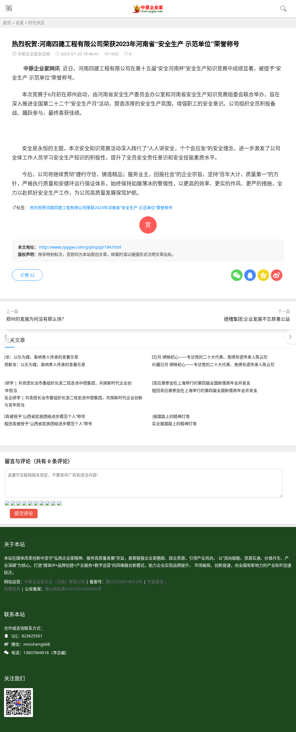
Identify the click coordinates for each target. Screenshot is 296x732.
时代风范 (36, 22)
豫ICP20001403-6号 (124, 581)
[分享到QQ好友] (250, 275)
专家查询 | (157, 581)
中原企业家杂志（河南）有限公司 (54, 581)
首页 (7, 22)
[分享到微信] (237, 275)
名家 (20, 22)
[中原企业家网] (148, 12)
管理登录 (12, 589)
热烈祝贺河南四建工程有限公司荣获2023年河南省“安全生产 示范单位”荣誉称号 (101, 207)
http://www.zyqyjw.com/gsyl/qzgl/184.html (80, 247)
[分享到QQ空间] (263, 275)
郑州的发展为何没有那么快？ (36, 319)
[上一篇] (6, 336)
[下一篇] (290, 336)
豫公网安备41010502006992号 (73, 589)
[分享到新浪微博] (276, 275)
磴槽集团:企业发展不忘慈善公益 (257, 319)
